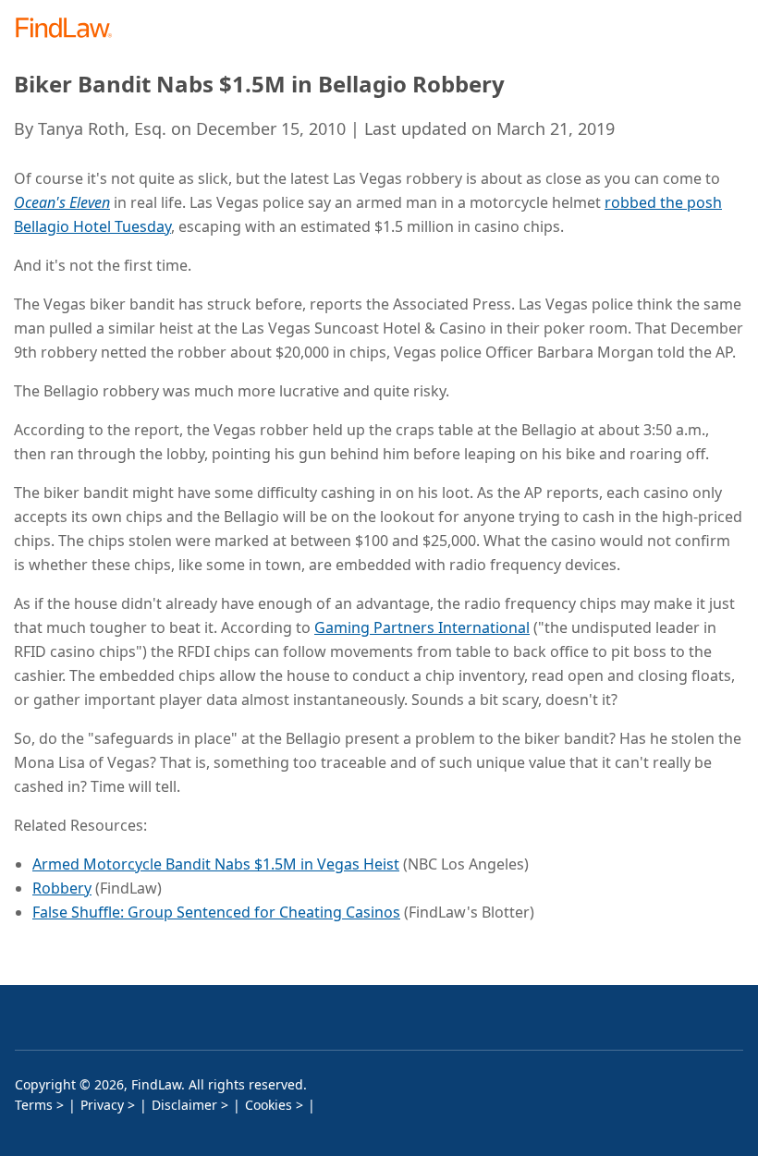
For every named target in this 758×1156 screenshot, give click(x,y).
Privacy (102, 1104)
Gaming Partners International (422, 627)
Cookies (268, 1104)
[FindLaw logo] (69, 29)
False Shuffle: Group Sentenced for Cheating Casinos (216, 912)
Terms (34, 1104)
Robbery (62, 888)
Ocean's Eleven (62, 202)
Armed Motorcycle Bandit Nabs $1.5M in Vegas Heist (215, 864)
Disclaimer (184, 1104)
